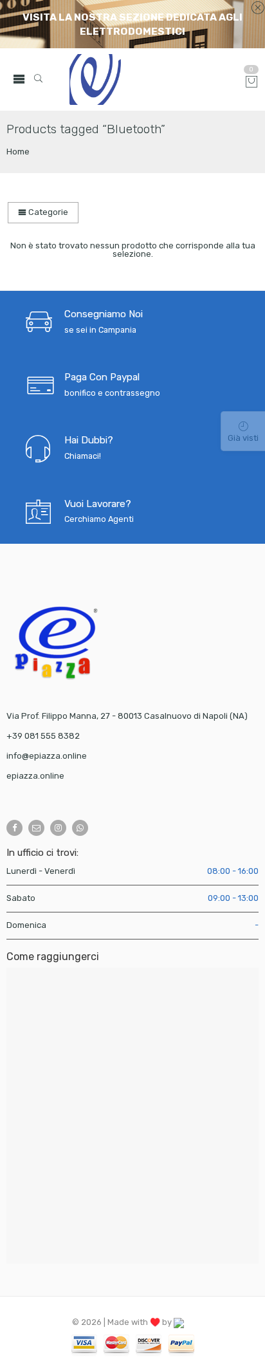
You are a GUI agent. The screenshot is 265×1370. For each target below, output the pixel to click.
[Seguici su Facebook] (14, 828)
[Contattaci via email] (36, 828)
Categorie (47, 212)
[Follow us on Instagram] (58, 828)
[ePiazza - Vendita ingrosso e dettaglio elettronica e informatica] (152, 79)
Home (18, 151)
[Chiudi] (257, 8)
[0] (251, 83)
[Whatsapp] (80, 828)
